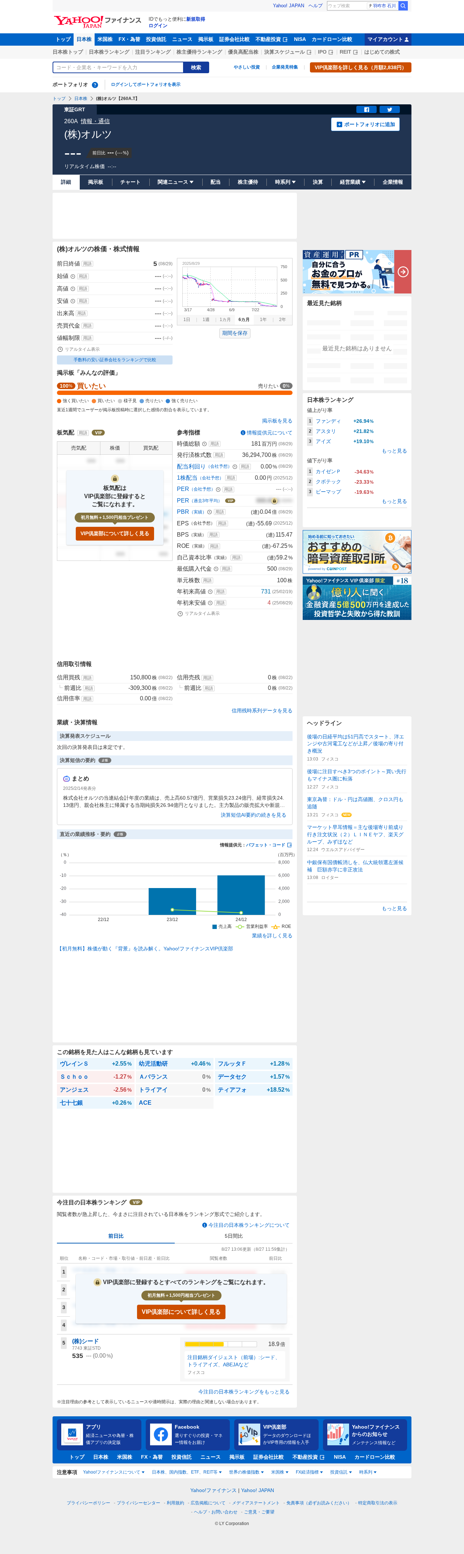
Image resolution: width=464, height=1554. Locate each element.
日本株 (84, 39)
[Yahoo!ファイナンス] (99, 18)
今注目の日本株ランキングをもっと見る (244, 1392)
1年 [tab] (263, 319)
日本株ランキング (109, 52)
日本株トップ (68, 52)
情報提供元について (270, 433)
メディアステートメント (256, 1502)
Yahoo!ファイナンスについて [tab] (111, 1472)
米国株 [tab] (277, 1472)
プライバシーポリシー (88, 1502)
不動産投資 (268, 39)
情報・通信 (95, 121)
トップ (63, 39)
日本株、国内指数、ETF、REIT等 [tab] (185, 1472)
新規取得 (195, 19)
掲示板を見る (277, 421)
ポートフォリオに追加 (369, 124)
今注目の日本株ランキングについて (249, 1225)
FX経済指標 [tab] (307, 1472)
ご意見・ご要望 (259, 1512)
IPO (322, 52)
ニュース (182, 39)
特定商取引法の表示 (377, 1502)
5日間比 (234, 1236)
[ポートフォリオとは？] (95, 85)
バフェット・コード (265, 844)
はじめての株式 (382, 52)
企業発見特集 (285, 67)
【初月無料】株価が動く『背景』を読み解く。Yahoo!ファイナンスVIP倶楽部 (145, 948)
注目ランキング (153, 52)
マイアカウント (385, 39)
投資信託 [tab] (339, 1472)
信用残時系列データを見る (262, 710)
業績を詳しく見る (272, 935)
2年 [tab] (282, 319)
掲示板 (206, 39)
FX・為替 (129, 39)
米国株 (105, 39)
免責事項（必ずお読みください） (319, 1502)
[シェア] (366, 109)
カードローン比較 (332, 39)
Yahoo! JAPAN (288, 5)
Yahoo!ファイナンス (213, 1490)
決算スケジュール (284, 52)
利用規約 (175, 1502)
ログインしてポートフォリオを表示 (146, 84)
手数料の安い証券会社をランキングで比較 (115, 359)
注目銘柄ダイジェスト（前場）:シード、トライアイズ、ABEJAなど (233, 1360)
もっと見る (394, 451)
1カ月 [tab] (225, 319)
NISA (300, 39)
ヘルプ (315, 5)
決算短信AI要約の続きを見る (253, 815)
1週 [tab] (206, 319)
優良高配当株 (243, 52)
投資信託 (156, 39)
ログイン (158, 25)
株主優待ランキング (199, 52)
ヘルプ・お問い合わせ (215, 1512)
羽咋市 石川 (384, 5)
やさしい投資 (247, 67)
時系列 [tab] (365, 1472)
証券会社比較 (234, 39)
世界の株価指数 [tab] (244, 1472)
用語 (87, 263)
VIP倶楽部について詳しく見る (114, 533)
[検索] (403, 6)
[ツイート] (390, 109)
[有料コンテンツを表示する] (274, 501)
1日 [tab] (186, 319)
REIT (345, 52)
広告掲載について (208, 1502)
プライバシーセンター (138, 1502)
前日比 (116, 1236)
